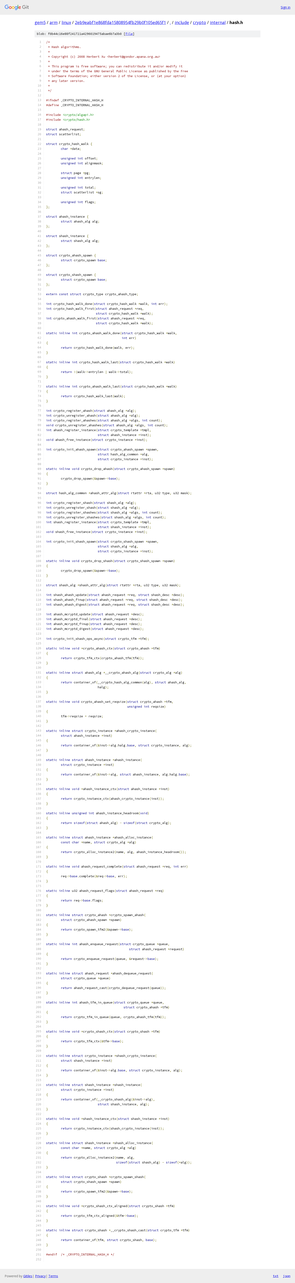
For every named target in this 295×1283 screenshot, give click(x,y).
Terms (53, 1276)
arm (54, 22)
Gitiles (27, 1276)
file (129, 34)
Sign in (285, 7)
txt (275, 1276)
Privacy (40, 1276)
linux (66, 22)
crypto (199, 22)
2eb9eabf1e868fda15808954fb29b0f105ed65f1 (120, 22)
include (182, 22)
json (286, 1276)
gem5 (40, 22)
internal (218, 22)
